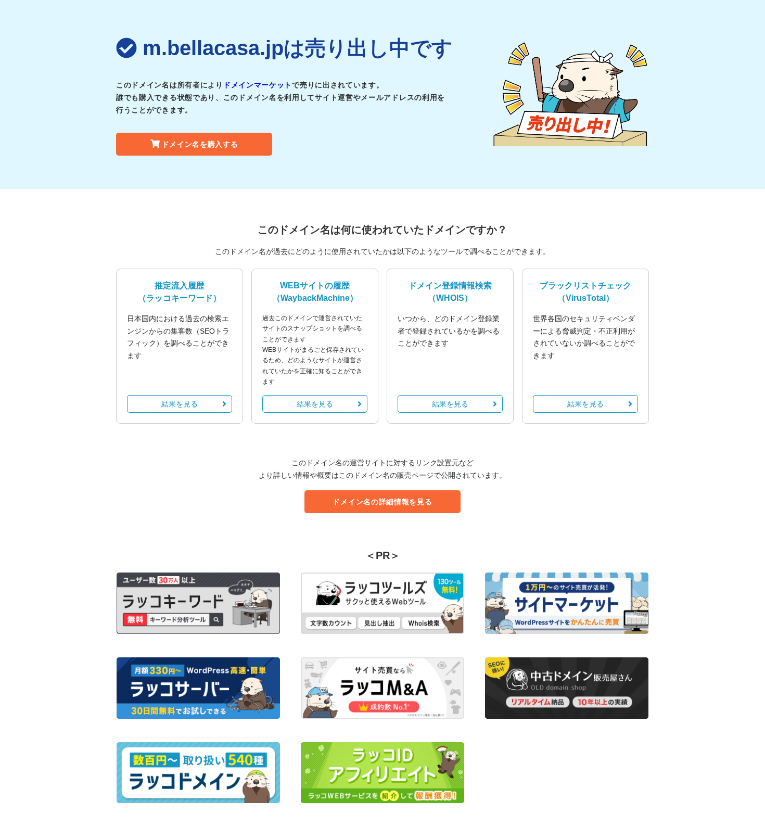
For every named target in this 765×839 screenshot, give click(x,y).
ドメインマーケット (257, 85)
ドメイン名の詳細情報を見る (382, 502)
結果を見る (179, 404)
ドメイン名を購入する (200, 144)
